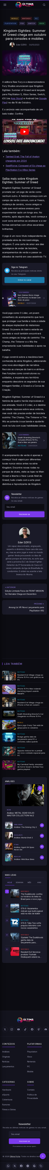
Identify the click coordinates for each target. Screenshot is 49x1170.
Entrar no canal (24, 280)
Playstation (10, 23)
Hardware (6, 1090)
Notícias (5, 1061)
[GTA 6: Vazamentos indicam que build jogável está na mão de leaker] (14, 908)
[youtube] (18, 1029)
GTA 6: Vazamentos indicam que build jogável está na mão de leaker (32, 911)
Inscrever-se (24, 514)
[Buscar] (44, 4)
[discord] (45, 1029)
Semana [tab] (19, 882)
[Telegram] (27, 1166)
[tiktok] (25, 1029)
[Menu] (5, 4)
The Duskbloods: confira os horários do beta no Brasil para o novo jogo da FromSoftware (31, 896)
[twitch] (39, 1029)
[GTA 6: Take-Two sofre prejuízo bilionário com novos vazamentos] (14, 922)
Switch (31, 23)
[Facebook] (21, 1166)
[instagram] (11, 1029)
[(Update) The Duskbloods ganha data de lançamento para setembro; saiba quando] (14, 937)
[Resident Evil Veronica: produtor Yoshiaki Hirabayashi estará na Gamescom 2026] (14, 951)
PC (36, 18)
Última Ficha (15, 1156)
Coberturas (7, 1099)
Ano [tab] (39, 882)
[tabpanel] (24, 924)
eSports (5, 1094)
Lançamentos (8, 1066)
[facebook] (32, 1029)
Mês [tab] (29, 882)
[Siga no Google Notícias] (34, 1166)
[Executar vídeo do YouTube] (24, 131)
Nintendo (26, 18)
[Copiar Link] (41, 1166)
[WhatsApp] (8, 1166)
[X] (14, 1166)
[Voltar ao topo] (43, 1156)
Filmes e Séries (9, 1109)
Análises (6, 1051)
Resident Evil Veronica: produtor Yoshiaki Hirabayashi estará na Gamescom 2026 (31, 954)
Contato (31, 1090)
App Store (16, 98)
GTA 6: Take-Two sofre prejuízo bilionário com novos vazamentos (31, 925)
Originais (6, 1057)
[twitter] (5, 1029)
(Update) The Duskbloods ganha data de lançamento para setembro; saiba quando (32, 940)
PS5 (22, 23)
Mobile (14, 18)
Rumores (6, 1104)
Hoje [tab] (9, 882)
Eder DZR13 (21, 45)
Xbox (41, 23)
